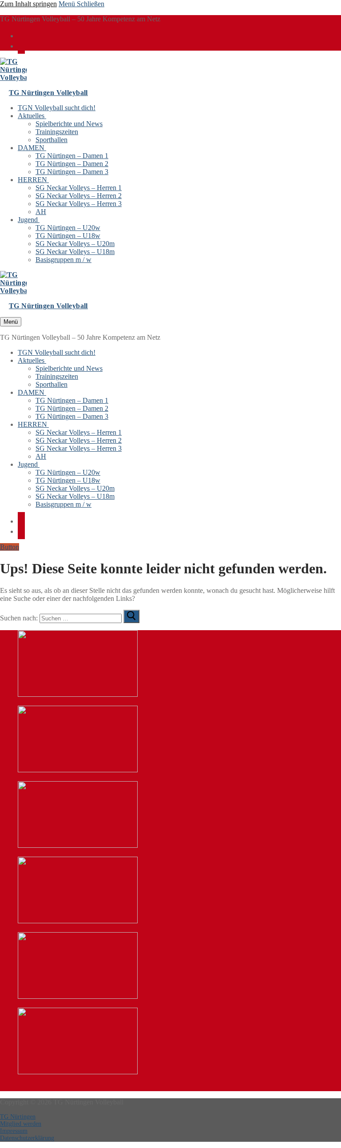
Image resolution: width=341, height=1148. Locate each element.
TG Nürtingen (18, 1116)
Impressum (14, 1131)
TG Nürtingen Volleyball (48, 92)
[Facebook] (21, 35)
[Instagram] (21, 45)
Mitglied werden (20, 1123)
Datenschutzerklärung (27, 1138)
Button (9, 547)
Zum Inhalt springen (28, 4)
